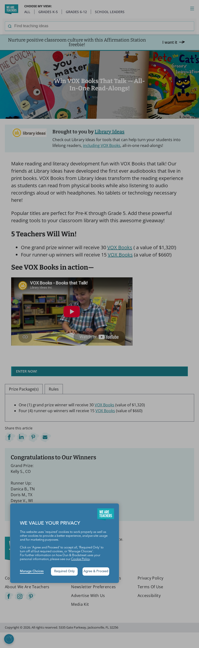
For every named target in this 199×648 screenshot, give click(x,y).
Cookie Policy (80, 559)
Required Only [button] (64, 571)
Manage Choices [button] (32, 571)
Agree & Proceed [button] (95, 571)
